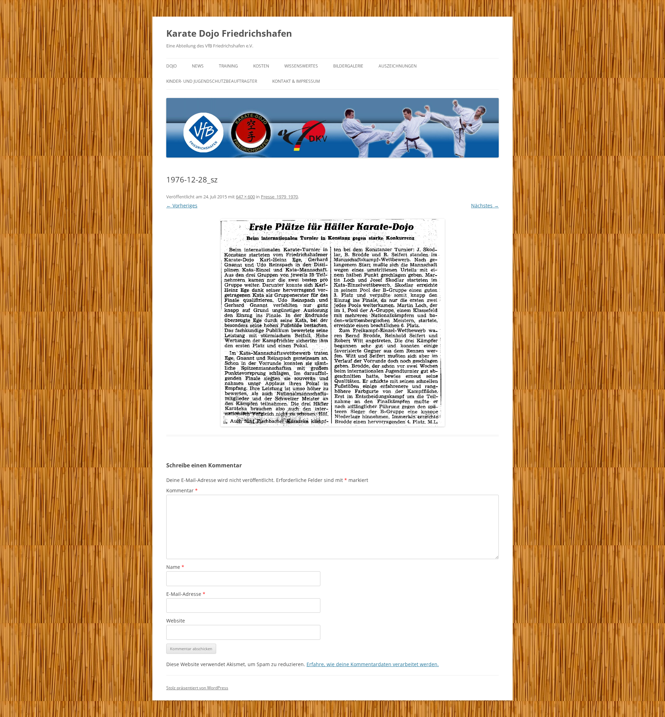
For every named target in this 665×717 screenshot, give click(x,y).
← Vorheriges (181, 205)
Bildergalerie (348, 66)
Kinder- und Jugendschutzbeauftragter (211, 81)
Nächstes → (485, 205)
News (198, 66)
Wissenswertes (301, 66)
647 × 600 (245, 197)
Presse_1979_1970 (279, 197)
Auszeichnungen (398, 66)
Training (228, 66)
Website (175, 620)
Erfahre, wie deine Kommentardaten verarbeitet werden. (373, 664)
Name (175, 567)
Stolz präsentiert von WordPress (197, 688)
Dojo (171, 66)
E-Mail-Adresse (185, 594)
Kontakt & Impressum (296, 81)
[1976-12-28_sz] (332, 323)
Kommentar (182, 490)
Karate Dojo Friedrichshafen (229, 33)
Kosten (261, 66)
